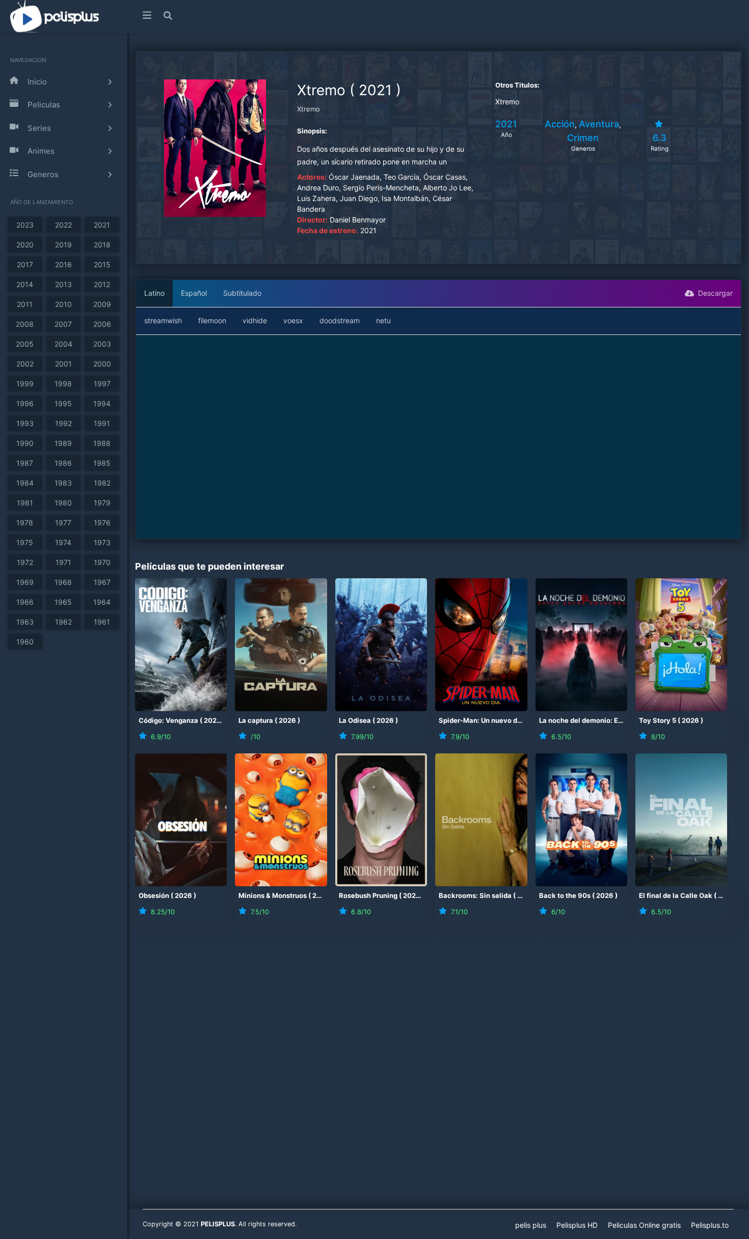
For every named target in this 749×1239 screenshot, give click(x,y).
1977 (63, 522)
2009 (102, 304)
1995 (63, 403)
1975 (24, 542)
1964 (102, 602)
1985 (102, 463)
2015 (102, 264)
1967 (102, 582)
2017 (25, 264)
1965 (63, 602)
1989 (63, 443)
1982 (102, 482)
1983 (63, 482)
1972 (25, 562)
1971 (63, 562)
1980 (63, 502)
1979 (102, 502)
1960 (25, 641)
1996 (25, 403)
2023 (25, 224)
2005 (25, 344)
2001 (63, 363)
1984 (25, 482)
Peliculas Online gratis (644, 1225)
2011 (25, 304)
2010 (63, 304)
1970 (102, 562)
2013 (63, 284)
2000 (102, 363)
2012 (102, 284)
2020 (25, 244)
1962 (63, 621)
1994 (102, 403)
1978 (24, 522)
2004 (63, 344)
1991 (102, 423)
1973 (102, 542)
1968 (63, 582)
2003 (102, 344)
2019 (63, 244)
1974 (63, 542)
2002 (25, 363)
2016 (63, 264)
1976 (102, 522)
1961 (102, 621)
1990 (25, 443)
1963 (25, 621)
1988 (102, 443)
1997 (102, 383)
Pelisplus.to (710, 1225)
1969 (25, 582)
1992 (63, 423)
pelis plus (530, 1225)
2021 (102, 224)
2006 (102, 324)
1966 (25, 602)
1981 (25, 502)
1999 (25, 383)
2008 (25, 324)
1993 (25, 423)
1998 (63, 383)
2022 (63, 224)
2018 (102, 244)
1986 (63, 463)
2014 (24, 284)
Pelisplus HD (577, 1225)
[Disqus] (438, 1071)
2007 (63, 324)
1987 (24, 463)
